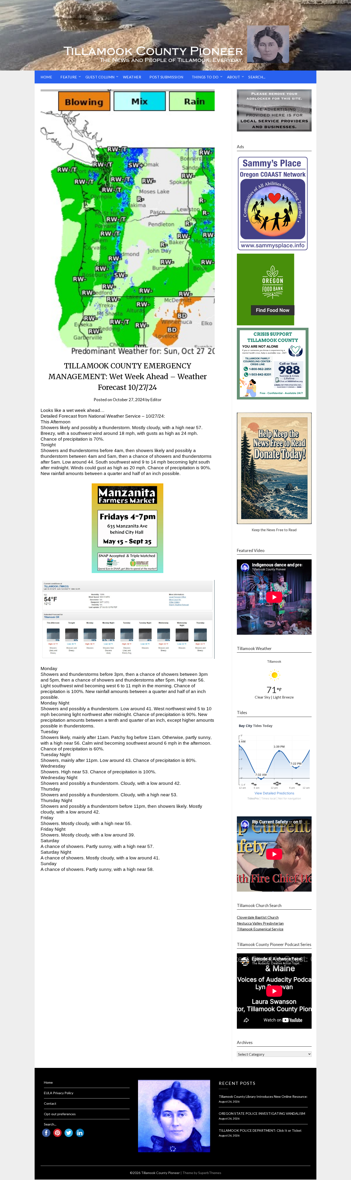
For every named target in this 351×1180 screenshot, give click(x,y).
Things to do (205, 77)
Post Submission (166, 77)
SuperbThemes (209, 1173)
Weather (132, 77)
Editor (156, 399)
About (233, 77)
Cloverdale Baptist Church (258, 917)
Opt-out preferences (60, 1114)
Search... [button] (257, 77)
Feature (68, 77)
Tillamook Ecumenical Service (260, 929)
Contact (50, 1103)
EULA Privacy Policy (58, 1093)
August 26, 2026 (229, 1101)
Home (46, 77)
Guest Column (100, 77)
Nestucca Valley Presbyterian (260, 923)
